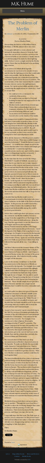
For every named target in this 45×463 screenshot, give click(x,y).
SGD (28, 459)
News (13, 442)
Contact (17, 456)
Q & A (8, 454)
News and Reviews (33, 454)
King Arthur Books (18, 454)
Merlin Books (26, 456)
